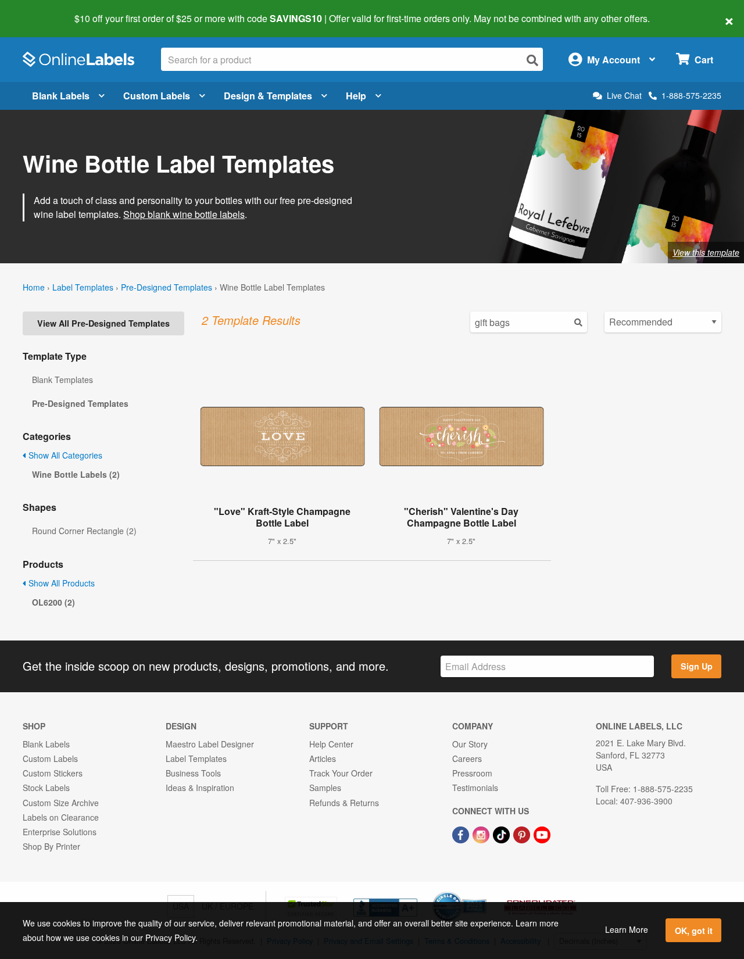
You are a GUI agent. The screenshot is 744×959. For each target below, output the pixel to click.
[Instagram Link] (482, 833)
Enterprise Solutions (59, 832)
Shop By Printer (51, 846)
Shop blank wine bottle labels (184, 214)
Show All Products (60, 583)
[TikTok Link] (502, 833)
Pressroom (472, 773)
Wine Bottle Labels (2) (76, 474)
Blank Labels (61, 95)
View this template (706, 252)
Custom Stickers (53, 773)
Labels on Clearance (61, 817)
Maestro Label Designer (210, 744)
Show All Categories (64, 455)
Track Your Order (341, 773)
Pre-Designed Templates (166, 287)
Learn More (626, 929)
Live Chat (624, 95)
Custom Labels (156, 95)
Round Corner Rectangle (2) (84, 530)
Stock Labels (46, 787)
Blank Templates (62, 379)
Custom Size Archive (61, 802)
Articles (322, 758)
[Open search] (532, 60)
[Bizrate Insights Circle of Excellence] (482, 892)
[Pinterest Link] (522, 833)
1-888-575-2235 (691, 95)
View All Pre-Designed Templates (103, 323)
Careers (467, 758)
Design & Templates (268, 95)
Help (356, 95)
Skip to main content (42, 10)
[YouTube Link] (542, 833)
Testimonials (475, 787)
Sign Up (697, 666)
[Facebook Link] (461, 833)
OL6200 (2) (53, 602)
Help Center (331, 744)
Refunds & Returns (344, 802)
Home (34, 287)
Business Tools (193, 773)
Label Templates (82, 287)
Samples (325, 787)
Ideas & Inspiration (200, 787)
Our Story (470, 744)
